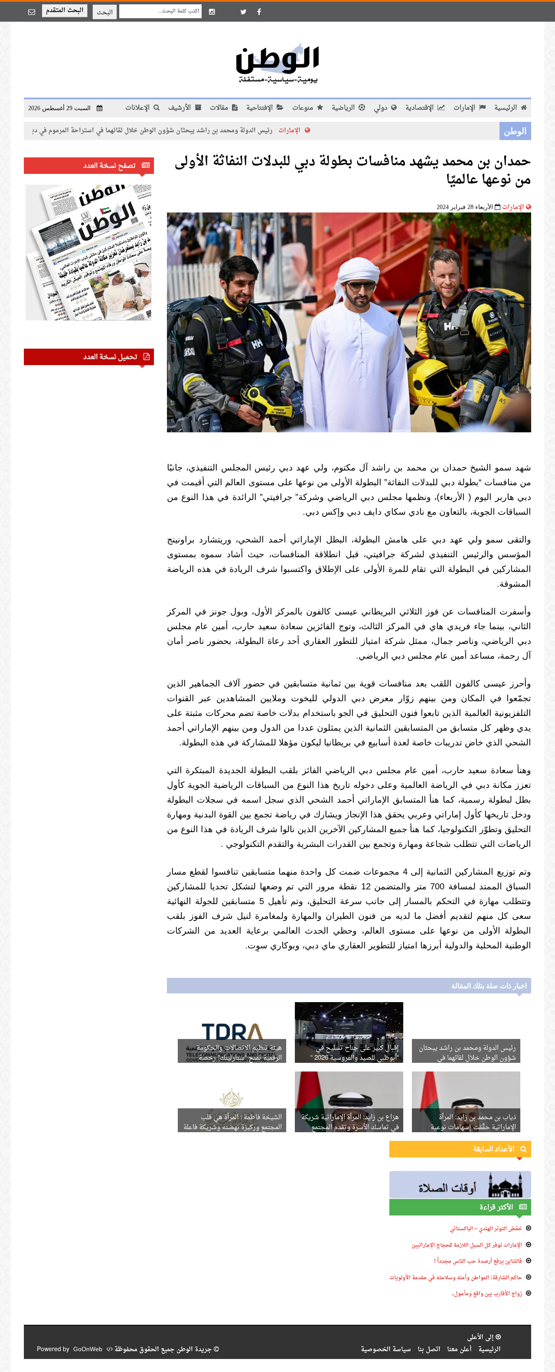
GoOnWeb (87, 1350)
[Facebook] (259, 12)
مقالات (220, 108)
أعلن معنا (459, 1350)
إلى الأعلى (481, 1337)
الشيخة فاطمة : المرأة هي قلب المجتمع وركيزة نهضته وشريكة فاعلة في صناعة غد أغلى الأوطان (232, 1127)
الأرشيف (180, 108)
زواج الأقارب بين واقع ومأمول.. (486, 1294)
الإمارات (465, 108)
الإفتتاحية (260, 108)
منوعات (303, 108)
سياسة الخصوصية (386, 1350)
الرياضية (344, 108)
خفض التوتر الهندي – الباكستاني (486, 1229)
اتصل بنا (429, 1350)
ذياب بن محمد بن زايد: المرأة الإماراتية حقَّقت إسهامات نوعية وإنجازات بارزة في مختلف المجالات (468, 1127)
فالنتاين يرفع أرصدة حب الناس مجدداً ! (478, 1261)
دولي (381, 108)
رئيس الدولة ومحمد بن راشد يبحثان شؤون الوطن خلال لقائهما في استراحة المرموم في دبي (187, 131)
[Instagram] (212, 12)
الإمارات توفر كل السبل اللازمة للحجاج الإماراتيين (466, 1245)
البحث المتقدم (65, 10)
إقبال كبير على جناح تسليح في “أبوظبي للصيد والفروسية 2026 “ (354, 1053)
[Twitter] (243, 12)
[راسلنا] (31, 12)
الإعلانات (138, 108)
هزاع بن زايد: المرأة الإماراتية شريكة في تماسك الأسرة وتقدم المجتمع (350, 1122)
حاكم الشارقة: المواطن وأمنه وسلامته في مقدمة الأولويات (455, 1278)
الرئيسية (506, 108)
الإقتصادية (420, 108)
